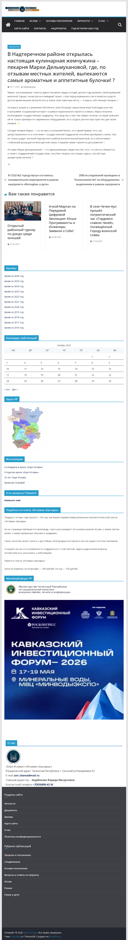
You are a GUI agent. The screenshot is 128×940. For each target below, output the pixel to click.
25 (25, 381)
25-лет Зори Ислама (15, 477)
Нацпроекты (58, 28)
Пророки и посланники (17, 855)
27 (59, 381)
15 (93, 368)
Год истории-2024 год (84, 28)
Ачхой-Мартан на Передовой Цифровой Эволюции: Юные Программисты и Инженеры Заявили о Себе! (62, 218)
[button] (39, 21)
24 (7, 381)
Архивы (8, 816)
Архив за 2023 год (13, 291)
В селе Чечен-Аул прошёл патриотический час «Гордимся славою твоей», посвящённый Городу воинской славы (103, 220)
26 (42, 381)
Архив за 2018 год (13, 317)
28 (76, 381)
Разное (8, 888)
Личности (83, 20)
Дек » (15, 389)
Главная (19, 20)
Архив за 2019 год (13, 312)
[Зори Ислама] (8, 24)
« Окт (7, 389)
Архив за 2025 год (13, 281)
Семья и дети (11, 894)
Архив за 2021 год (13, 301)
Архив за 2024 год (13, 286)
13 (59, 368)
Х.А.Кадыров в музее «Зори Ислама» (23, 467)
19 (42, 374)
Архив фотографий (14, 482)
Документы (10, 810)
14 (76, 368)
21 (76, 374)
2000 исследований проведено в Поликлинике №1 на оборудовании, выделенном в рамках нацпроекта (97, 180)
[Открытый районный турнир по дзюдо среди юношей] (22, 203)
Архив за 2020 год (13, 306)
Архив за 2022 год (13, 296)
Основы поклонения (59, 20)
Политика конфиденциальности (22, 836)
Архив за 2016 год (13, 327)
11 (25, 368)
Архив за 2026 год (13, 275)
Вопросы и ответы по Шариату (21, 874)
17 (7, 374)
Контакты (40, 28)
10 (7, 368)
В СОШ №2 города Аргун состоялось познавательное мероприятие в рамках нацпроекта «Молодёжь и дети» (33, 180)
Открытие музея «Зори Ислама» (21, 472)
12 (42, 368)
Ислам (34, 20)
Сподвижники (12, 861)
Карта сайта (21, 28)
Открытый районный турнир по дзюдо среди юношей (21, 232)
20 (59, 374)
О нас (101, 20)
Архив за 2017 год (13, 322)
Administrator (29, 86)
